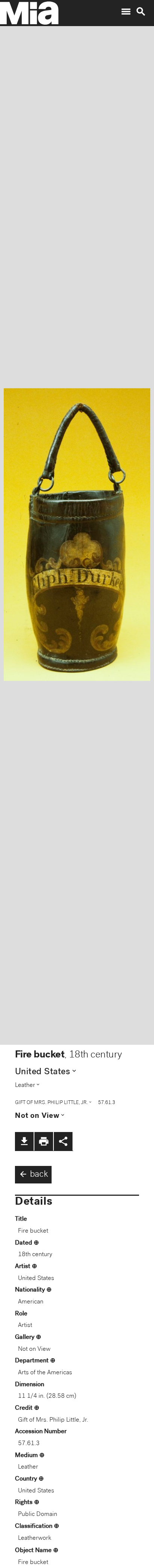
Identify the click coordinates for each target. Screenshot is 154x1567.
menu (126, 11)
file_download (24, 1141)
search (141, 11)
